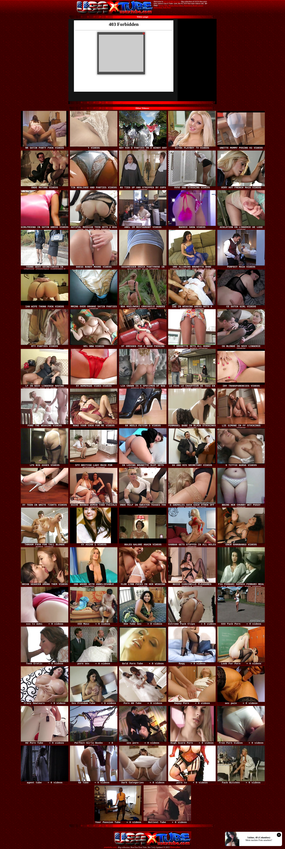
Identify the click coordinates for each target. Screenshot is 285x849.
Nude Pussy (167, 7)
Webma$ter (175, 847)
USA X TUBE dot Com (172, 2)
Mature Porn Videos (175, 5)
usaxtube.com (110, 847)
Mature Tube (163, 5)
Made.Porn (188, 5)
